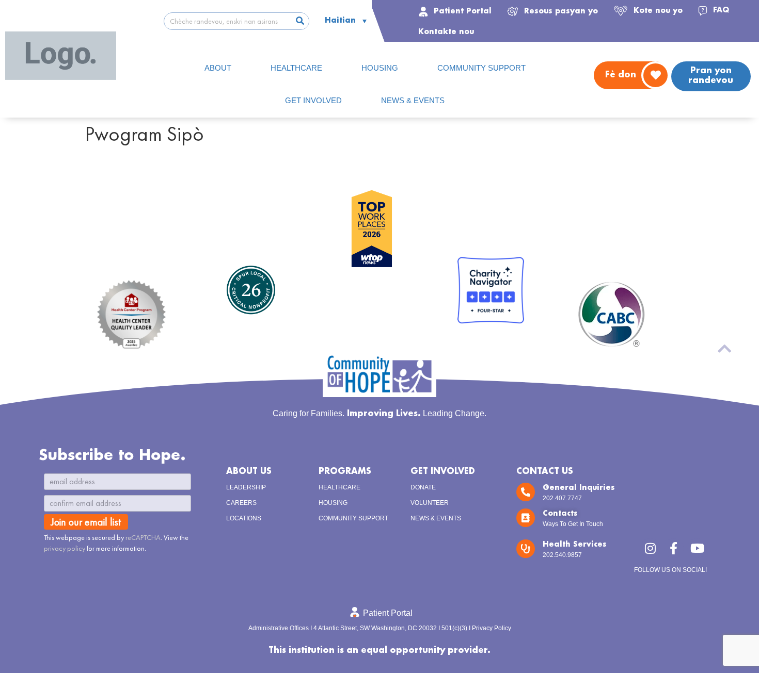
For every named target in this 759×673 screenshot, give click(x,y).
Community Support (353, 518)
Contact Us (544, 471)
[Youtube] (697, 548)
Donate (423, 487)
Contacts (560, 514)
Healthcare (339, 487)
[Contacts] (525, 517)
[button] (552, 10)
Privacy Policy (491, 628)
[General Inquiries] (525, 492)
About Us (249, 471)
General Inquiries (579, 488)
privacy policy (64, 548)
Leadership (246, 487)
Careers (241, 502)
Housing (333, 502)
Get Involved (442, 471)
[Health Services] (525, 548)
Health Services (575, 544)
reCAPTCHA (143, 537)
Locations (243, 518)
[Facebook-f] (674, 548)
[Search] (300, 21)
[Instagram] (650, 548)
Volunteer (429, 502)
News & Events (435, 518)
